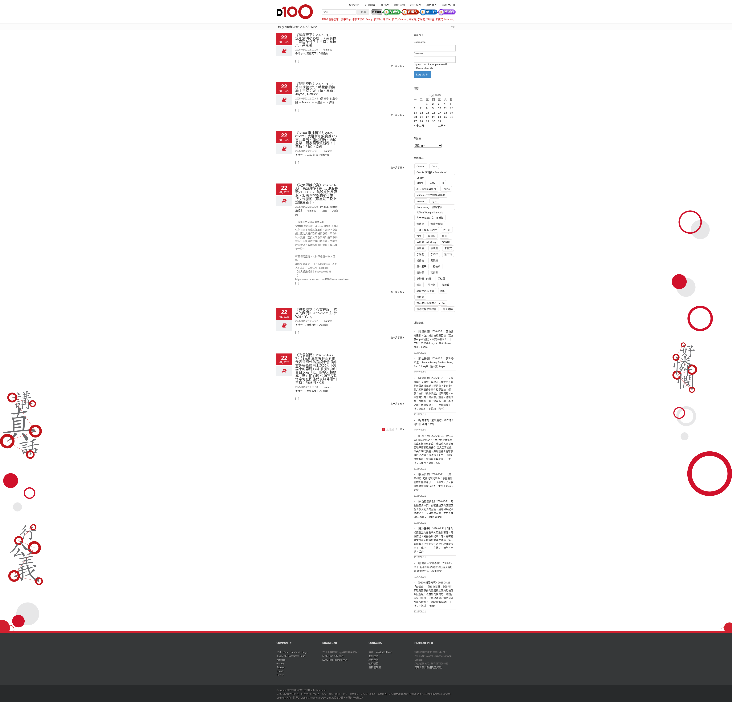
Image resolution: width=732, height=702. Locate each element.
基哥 (444, 236)
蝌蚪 (419, 284)
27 (415, 121)
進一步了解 (396, 66)
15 (427, 112)
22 (427, 117)
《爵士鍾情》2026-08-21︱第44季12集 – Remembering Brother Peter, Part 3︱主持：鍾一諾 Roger (434, 362)
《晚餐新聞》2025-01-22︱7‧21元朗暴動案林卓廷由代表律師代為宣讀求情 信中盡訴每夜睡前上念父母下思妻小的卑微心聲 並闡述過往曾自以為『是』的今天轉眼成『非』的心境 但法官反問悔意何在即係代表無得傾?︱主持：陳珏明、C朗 (316, 369)
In (443, 182)
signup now (420, 64)
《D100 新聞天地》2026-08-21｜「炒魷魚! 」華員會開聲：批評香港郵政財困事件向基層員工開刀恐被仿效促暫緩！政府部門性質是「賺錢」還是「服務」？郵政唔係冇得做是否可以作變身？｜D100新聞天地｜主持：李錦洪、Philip (433, 594)
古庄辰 (377, 19)
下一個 (398, 429)
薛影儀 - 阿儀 (424, 278)
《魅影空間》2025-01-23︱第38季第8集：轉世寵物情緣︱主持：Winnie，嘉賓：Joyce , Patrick (316, 89)
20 (415, 117)
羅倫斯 (436, 266)
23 (433, 117)
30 (433, 121)
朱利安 (439, 19)
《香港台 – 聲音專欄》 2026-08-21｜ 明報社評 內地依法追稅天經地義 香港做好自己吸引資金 (433, 567)
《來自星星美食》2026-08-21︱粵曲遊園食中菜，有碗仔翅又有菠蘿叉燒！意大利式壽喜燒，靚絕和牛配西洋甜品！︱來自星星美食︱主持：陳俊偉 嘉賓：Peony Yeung (433, 509)
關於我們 (373, 656)
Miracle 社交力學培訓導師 (431, 195)
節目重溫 (399, 4)
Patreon (280, 667)
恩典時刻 (311, 324)
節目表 (385, 4)
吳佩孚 (431, 236)
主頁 (453, 27)
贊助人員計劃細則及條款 (428, 667)
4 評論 (330, 102)
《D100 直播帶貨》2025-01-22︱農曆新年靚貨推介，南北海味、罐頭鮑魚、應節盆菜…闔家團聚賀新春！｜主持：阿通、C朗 (316, 139)
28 (421, 121)
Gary (432, 182)
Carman (402, 19)
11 (445, 108)
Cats (434, 166)
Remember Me (424, 68)
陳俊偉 (420, 297)
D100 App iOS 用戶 (333, 656)
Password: (420, 53)
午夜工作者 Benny (362, 19)
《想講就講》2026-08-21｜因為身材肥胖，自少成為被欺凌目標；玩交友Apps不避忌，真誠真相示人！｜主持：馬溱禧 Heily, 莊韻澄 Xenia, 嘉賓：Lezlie (433, 339)
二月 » (442, 125)
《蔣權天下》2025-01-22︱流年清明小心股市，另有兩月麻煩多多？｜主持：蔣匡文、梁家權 (316, 40)
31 (439, 121)
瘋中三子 (346, 19)
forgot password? (437, 64)
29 (427, 121)
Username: (420, 42)
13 (415, 112)
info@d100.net (384, 652)
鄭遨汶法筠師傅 (425, 290)
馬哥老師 (448, 309)
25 (445, 117)
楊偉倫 (420, 260)
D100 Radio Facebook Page (291, 652)
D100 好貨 (312, 154)
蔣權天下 (311, 53)
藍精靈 (441, 278)
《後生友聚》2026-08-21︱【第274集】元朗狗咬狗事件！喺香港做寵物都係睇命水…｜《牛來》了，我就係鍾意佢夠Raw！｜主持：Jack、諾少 (433, 482)
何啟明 (420, 223)
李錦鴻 (421, 19)
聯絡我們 (354, 4)
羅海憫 (420, 272)
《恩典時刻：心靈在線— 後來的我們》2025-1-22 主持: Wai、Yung (316, 313)
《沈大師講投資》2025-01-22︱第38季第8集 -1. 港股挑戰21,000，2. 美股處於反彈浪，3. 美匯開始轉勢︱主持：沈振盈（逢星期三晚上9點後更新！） (316, 193)
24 (439, 117)
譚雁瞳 (430, 19)
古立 (394, 19)
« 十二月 (419, 125)
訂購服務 (370, 4)
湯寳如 (434, 260)
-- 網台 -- (320, 102)
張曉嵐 (434, 248)
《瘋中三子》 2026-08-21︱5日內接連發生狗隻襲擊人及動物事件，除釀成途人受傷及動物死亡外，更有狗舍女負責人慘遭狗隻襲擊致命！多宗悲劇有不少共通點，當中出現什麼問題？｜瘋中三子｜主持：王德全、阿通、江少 (433, 540)
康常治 (386, 19)
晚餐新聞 (311, 390)
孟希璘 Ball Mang (426, 242)
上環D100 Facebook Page (290, 656)
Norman (448, 19)
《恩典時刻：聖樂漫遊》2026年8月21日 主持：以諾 (433, 422)
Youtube (280, 659)
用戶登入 (431, 4)
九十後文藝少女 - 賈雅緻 (430, 217)
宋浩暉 (446, 242)
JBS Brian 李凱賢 (426, 189)
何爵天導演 (436, 223)
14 (421, 112)
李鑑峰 (434, 254)
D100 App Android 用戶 (335, 659)
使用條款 (373, 663)
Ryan (434, 201)
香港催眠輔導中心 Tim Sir (431, 303)
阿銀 (442, 290)
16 (433, 112)
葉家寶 (412, 19)
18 (445, 112)
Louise (446, 189)
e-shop (280, 663)
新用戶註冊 (449, 4)
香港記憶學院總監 (426, 309)
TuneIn (280, 671)
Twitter (280, 675)
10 (439, 108)
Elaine (420, 182)
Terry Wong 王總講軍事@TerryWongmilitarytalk (430, 208)
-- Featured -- (327, 49)
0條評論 (323, 53)
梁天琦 (448, 254)
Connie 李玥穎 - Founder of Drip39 (431, 173)
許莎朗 (431, 284)
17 (439, 112)
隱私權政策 (374, 667)
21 (421, 117)
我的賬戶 (415, 4)
